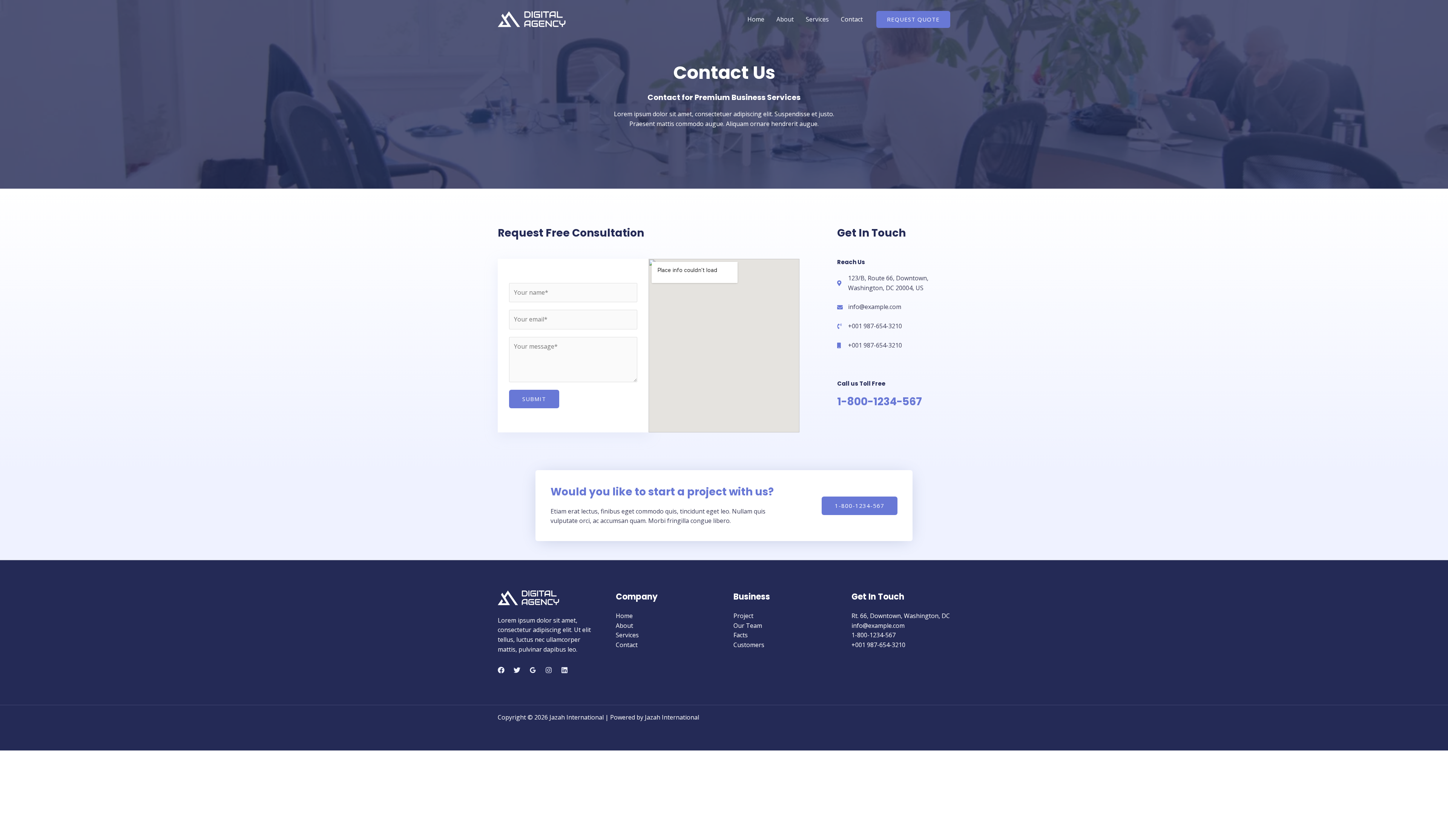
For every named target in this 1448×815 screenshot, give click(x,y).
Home (755, 19)
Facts (740, 635)
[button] (913, 19)
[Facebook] (501, 670)
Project (743, 616)
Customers (748, 645)
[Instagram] (548, 670)
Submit (534, 399)
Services (817, 19)
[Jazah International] (532, 18)
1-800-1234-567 (879, 401)
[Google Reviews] (532, 670)
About (785, 19)
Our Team (747, 625)
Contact (852, 19)
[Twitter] (517, 670)
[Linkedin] (564, 670)
